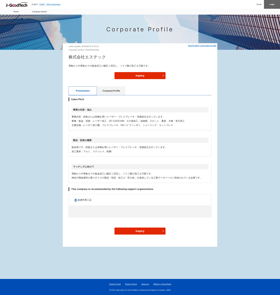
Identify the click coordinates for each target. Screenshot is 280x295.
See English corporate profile (202, 45)
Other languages (53, 4)
